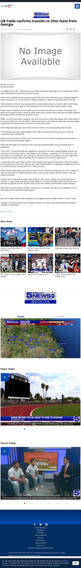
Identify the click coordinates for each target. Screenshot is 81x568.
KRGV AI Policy (40, 540)
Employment (40, 530)
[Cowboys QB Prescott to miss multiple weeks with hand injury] (67, 263)
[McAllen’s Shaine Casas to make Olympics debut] (40, 237)
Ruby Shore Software (34, 555)
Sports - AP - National (25, 29)
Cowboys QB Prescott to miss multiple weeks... (65, 275)
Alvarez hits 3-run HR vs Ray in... (38, 274)
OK (76, 563)
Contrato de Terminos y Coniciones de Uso (40, 548)
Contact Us (40, 538)
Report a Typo (6, 211)
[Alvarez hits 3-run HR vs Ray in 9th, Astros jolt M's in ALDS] (40, 263)
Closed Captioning (40, 528)
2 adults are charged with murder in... (67, 248)
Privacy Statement (40, 543)
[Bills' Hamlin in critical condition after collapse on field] (13, 263)
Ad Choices (40, 533)
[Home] (14, 6)
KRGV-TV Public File (40, 535)
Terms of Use (40, 545)
